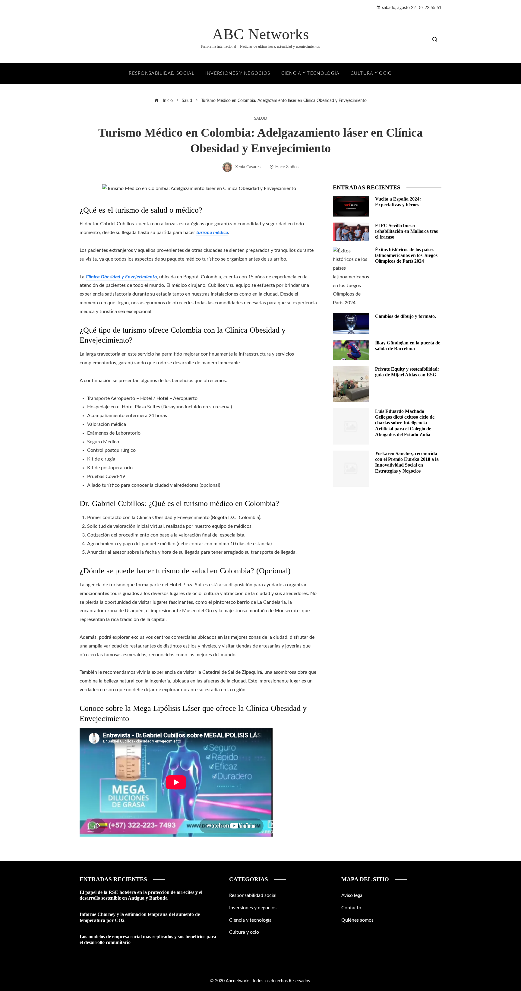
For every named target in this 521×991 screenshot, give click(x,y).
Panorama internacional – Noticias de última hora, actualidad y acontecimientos (260, 46)
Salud (260, 118)
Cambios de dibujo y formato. (405, 316)
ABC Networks (260, 34)
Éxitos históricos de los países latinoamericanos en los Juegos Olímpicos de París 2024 (406, 255)
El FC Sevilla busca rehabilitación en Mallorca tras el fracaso (406, 231)
